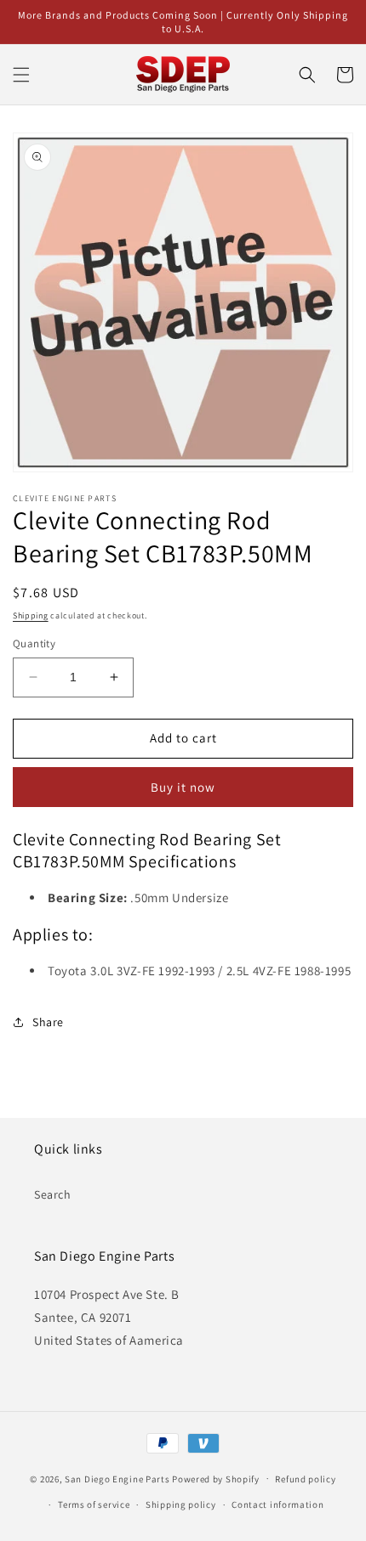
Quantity (34, 643)
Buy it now (183, 787)
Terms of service (93, 1504)
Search (52, 1194)
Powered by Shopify (216, 1478)
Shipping (31, 615)
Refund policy (305, 1479)
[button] (21, 74)
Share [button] (48, 1022)
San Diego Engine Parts (117, 1478)
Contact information (277, 1504)
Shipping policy (181, 1504)
